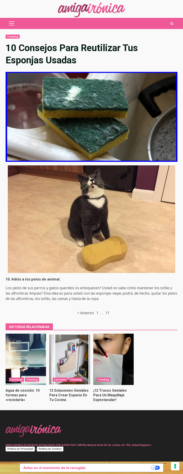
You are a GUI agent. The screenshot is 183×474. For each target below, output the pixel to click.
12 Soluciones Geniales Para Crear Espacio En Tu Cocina (69, 359)
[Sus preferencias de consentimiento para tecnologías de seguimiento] (175, 466)
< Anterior (85, 312)
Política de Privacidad (20, 448)
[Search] (172, 23)
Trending (12, 36)
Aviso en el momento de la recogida (54, 468)
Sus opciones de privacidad (120, 468)
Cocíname (16, 379)
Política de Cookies (50, 448)
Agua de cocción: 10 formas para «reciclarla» (26, 359)
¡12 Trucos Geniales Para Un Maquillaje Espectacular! (113, 359)
